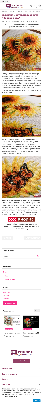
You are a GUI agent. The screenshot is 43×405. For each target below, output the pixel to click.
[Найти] (38, 256)
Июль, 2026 (6, 295)
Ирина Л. (8, 336)
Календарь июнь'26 (31, 333)
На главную (7, 238)
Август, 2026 (6, 292)
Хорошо (37, 401)
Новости (31, 21)
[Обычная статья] (36, 21)
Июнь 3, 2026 (27, 329)
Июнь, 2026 (6, 298)
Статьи (5, 272)
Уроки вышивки (11, 279)
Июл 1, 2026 (8, 329)
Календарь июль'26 (12, 333)
